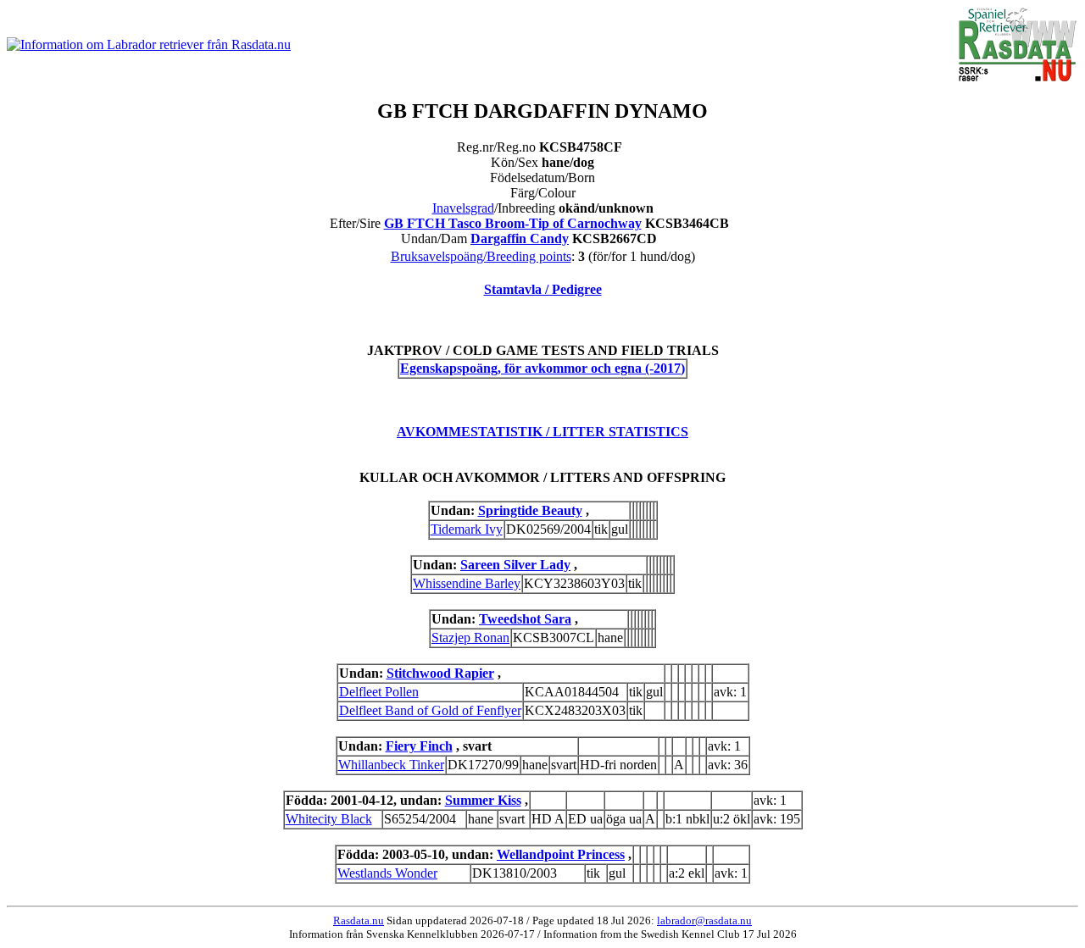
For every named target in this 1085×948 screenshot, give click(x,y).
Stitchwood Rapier (440, 673)
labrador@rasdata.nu (704, 920)
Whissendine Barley (466, 583)
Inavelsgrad (463, 208)
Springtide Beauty (530, 510)
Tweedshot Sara (525, 619)
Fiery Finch (419, 746)
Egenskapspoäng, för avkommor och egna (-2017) (542, 368)
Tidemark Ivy (467, 529)
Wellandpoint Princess (561, 854)
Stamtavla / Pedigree (543, 289)
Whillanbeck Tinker (391, 764)
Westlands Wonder (387, 873)
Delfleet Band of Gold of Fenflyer (430, 710)
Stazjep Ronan (470, 637)
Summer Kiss (483, 800)
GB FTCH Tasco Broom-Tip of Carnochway (513, 223)
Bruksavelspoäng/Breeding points (481, 256)
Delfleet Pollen (379, 692)
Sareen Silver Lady (515, 564)
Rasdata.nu (358, 920)
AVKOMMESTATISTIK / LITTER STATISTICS (542, 431)
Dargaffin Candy (519, 238)
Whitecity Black (329, 819)
